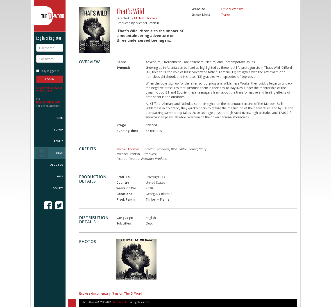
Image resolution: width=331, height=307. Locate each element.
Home (59, 117)
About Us (56, 164)
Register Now (48, 102)
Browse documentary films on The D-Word (110, 293)
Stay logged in (50, 71)
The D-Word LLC (120, 302)
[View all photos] (94, 30)
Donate (58, 188)
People (58, 141)
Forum (58, 129)
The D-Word (50, 16)
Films (59, 153)
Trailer (225, 14)
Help (60, 176)
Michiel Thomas (145, 18)
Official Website (232, 9)
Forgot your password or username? (49, 89)
